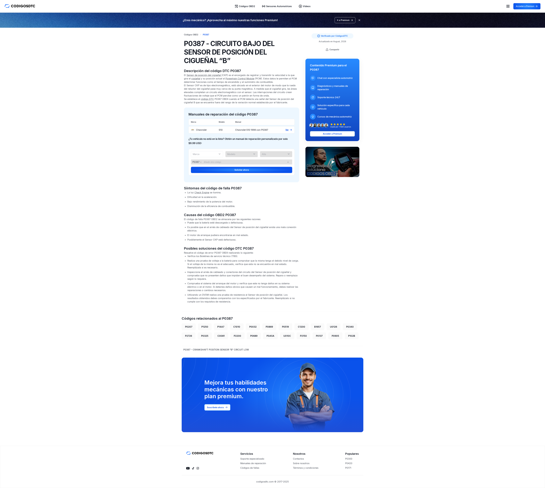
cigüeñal (195, 78)
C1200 (301, 326)
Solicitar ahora (241, 170)
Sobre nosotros (301, 463)
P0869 (269, 326)
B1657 (317, 326)
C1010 (236, 326)
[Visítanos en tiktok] (193, 468)
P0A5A (270, 335)
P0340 (350, 326)
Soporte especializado (252, 458)
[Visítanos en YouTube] (188, 468)
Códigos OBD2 (247, 6)
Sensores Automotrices (279, 6)
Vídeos (307, 6)
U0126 (333, 326)
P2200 (237, 335)
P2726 (188, 335)
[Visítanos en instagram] (198, 468)
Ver (287, 130)
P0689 (253, 335)
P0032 (253, 326)
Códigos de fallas (249, 467)
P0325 (204, 335)
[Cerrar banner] (359, 20)
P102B (351, 335)
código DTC (207, 99)
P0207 (188, 326)
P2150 (303, 335)
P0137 (319, 335)
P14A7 (220, 326)
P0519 (285, 326)
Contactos (298, 458)
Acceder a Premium (332, 134)
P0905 (335, 335)
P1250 (204, 326)
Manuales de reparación (253, 463)
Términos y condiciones (305, 467)
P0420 (348, 463)
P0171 (348, 467)
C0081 (221, 335)
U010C (287, 335)
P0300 (348, 458)
